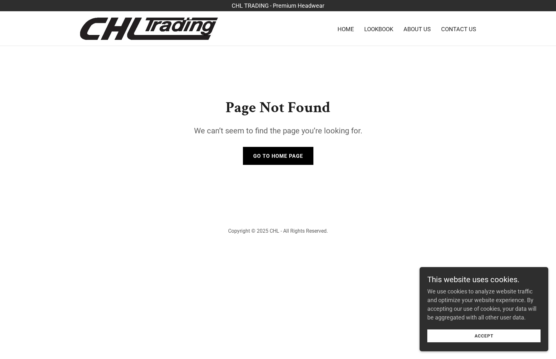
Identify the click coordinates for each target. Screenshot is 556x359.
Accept (484, 335)
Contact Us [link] (458, 29)
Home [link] (346, 29)
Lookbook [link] (378, 29)
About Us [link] (417, 29)
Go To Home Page (278, 156)
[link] (149, 27)
